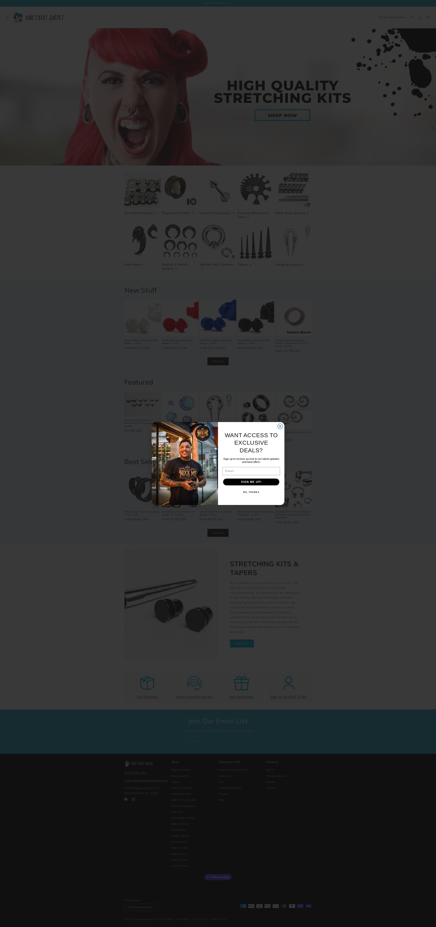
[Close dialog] (280, 426)
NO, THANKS (251, 492)
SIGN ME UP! (251, 481)
